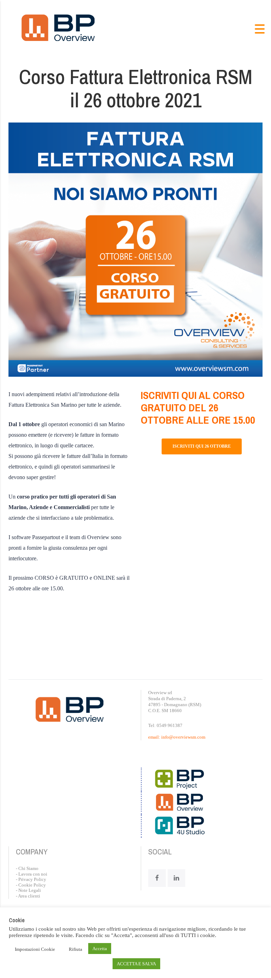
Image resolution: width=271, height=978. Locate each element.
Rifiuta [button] (75, 949)
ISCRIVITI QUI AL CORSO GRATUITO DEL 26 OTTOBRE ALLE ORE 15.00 (198, 407)
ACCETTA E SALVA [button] (136, 963)
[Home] (58, 28)
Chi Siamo (28, 868)
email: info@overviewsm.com (176, 737)
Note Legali (29, 890)
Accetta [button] (99, 948)
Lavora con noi (32, 874)
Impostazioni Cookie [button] (35, 949)
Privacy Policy (32, 879)
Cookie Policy (32, 885)
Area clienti (29, 896)
